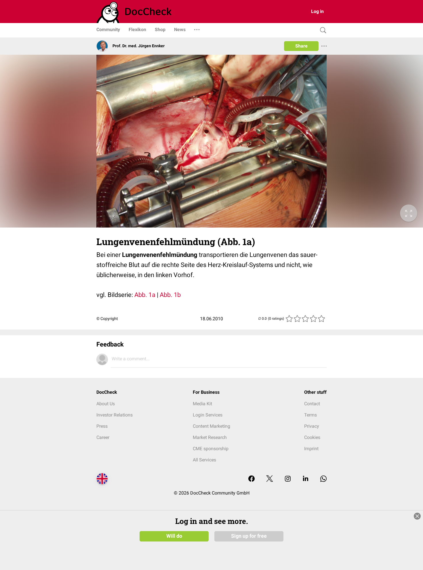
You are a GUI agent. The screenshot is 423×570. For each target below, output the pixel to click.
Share (301, 46)
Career (102, 437)
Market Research (210, 437)
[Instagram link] (288, 479)
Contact (312, 403)
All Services (204, 460)
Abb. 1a (144, 294)
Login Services (207, 415)
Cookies (312, 437)
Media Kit (202, 403)
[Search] (322, 30)
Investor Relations (114, 415)
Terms (310, 415)
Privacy (311, 426)
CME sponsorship (210, 448)
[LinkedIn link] (305, 479)
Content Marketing (211, 426)
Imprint (311, 448)
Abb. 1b (170, 294)
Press (102, 426)
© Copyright (107, 318)
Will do (174, 536)
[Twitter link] (269, 479)
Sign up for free (249, 536)
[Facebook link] (251, 479)
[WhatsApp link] (323, 479)
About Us (105, 403)
